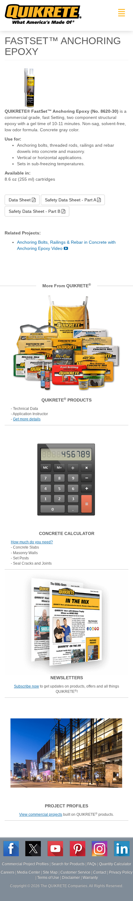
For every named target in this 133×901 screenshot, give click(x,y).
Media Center (28, 872)
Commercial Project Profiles (25, 864)
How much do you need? (32, 542)
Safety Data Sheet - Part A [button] (71, 199)
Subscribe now (26, 686)
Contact (99, 872)
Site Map (50, 872)
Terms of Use (48, 877)
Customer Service (75, 872)
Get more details (27, 419)
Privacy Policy (120, 872)
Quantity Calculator (115, 864)
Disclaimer (71, 877)
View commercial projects (40, 814)
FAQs (91, 864)
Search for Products (67, 864)
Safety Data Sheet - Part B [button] (35, 211)
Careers (7, 872)
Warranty (90, 877)
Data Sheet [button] (20, 199)
